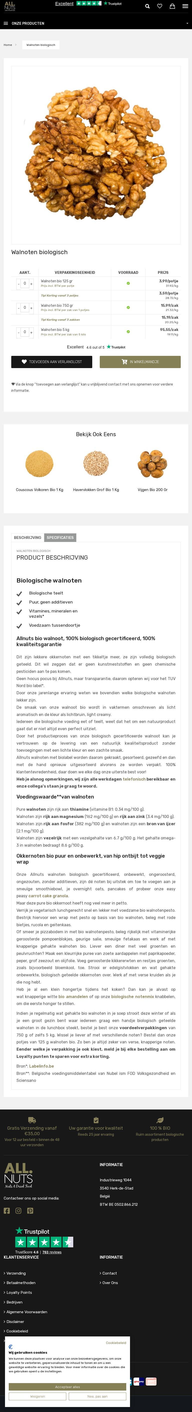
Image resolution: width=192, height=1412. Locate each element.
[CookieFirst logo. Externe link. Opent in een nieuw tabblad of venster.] (10, 1347)
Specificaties (60, 537)
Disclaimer (15, 1321)
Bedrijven (14, 1302)
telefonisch (134, 779)
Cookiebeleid (17, 1331)
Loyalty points (19, 1292)
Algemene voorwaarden (26, 1312)
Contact (109, 1273)
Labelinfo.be (41, 1066)
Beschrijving (27, 537)
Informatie (111, 1257)
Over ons (110, 1283)
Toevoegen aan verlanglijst (55, 362)
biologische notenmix (132, 996)
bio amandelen (73, 996)
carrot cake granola (48, 896)
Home (8, 45)
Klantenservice (21, 1257)
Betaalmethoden (21, 1283)
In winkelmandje (144, 362)
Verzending (16, 1273)
